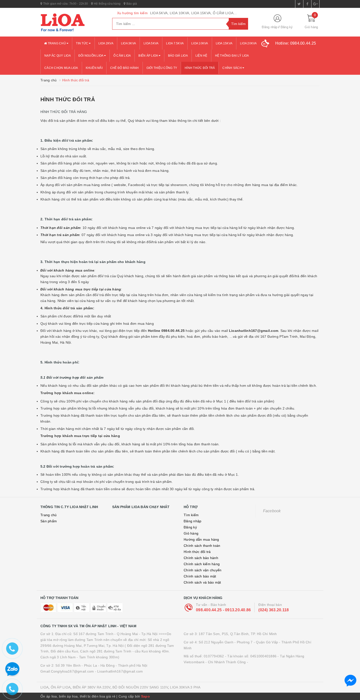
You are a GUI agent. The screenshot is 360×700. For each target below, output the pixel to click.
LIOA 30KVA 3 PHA (185, 687)
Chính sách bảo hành (201, 558)
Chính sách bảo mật (200, 576)
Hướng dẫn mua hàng (201, 539)
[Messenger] (350, 681)
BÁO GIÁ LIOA (178, 55)
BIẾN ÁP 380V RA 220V (91, 687)
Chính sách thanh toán (202, 546)
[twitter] (299, 4)
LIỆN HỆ (201, 55)
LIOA (44, 687)
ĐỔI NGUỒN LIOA (91, 55)
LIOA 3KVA (128, 43)
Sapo (145, 696)
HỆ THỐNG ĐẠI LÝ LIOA (232, 55)
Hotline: (295, 43)
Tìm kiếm (191, 515)
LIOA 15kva (224, 43)
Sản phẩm (48, 521)
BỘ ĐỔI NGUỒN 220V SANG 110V (140, 687)
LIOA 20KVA (248, 43)
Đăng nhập (269, 27)
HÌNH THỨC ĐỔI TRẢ (200, 68)
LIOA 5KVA (151, 43)
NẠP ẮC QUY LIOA (57, 55)
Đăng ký (287, 27)
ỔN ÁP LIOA (61, 687)
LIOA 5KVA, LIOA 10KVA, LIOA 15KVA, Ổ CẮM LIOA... (193, 13)
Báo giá (131, 3)
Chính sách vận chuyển (202, 570)
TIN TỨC (82, 43)
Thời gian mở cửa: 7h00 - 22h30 (65, 3)
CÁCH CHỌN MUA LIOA (61, 68)
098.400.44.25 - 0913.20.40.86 (223, 610)
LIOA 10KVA (199, 43)
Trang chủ (57, 43)
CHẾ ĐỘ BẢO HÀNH (124, 68)
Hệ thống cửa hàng (106, 3)
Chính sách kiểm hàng (202, 564)
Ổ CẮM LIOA (122, 55)
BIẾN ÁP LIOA (148, 55)
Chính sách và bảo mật (202, 582)
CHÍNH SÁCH (232, 68)
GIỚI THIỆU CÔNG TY (161, 68)
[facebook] (307, 4)
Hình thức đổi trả (67, 99)
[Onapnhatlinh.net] (72, 22)
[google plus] (315, 4)
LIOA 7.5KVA (175, 43)
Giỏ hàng (191, 533)
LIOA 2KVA (105, 43)
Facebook (272, 511)
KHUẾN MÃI (94, 68)
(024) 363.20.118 (273, 610)
